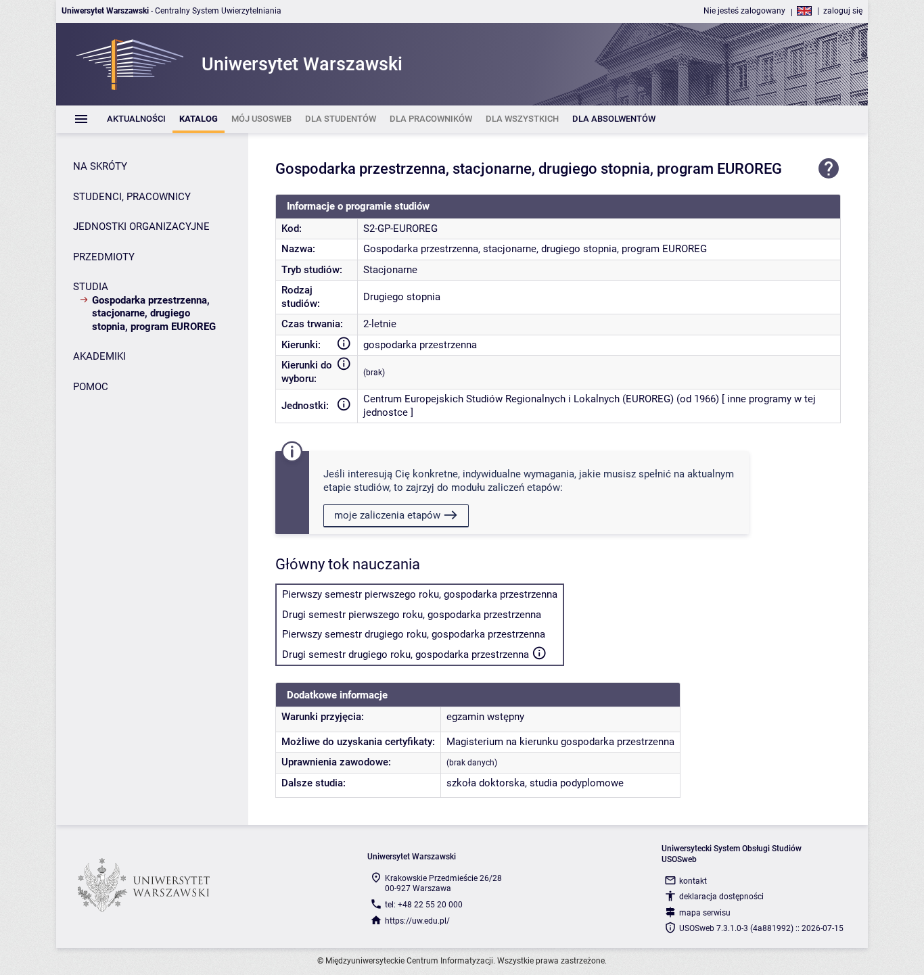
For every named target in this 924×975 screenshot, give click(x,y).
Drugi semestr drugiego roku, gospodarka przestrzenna (405, 654)
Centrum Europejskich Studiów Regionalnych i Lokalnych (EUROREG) (518, 399)
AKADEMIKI (99, 356)
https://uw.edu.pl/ (417, 921)
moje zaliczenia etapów (387, 515)
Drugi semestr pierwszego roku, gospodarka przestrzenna (411, 615)
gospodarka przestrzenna (420, 345)
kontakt (693, 881)
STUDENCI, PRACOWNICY (132, 197)
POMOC (90, 387)
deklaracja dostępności (721, 896)
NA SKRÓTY (100, 166)
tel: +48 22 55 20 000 (424, 904)
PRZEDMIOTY (104, 257)
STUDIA (90, 287)
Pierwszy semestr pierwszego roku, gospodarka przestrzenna (419, 594)
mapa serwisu (705, 913)
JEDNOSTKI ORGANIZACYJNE (141, 226)
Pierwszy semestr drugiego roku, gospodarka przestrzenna (413, 634)
